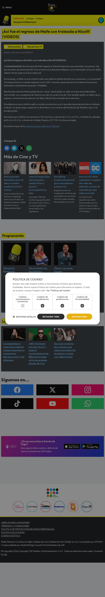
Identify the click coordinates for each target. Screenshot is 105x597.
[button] (24, 316)
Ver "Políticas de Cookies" (59, 290)
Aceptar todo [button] (79, 316)
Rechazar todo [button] (51, 316)
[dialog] (52, 298)
